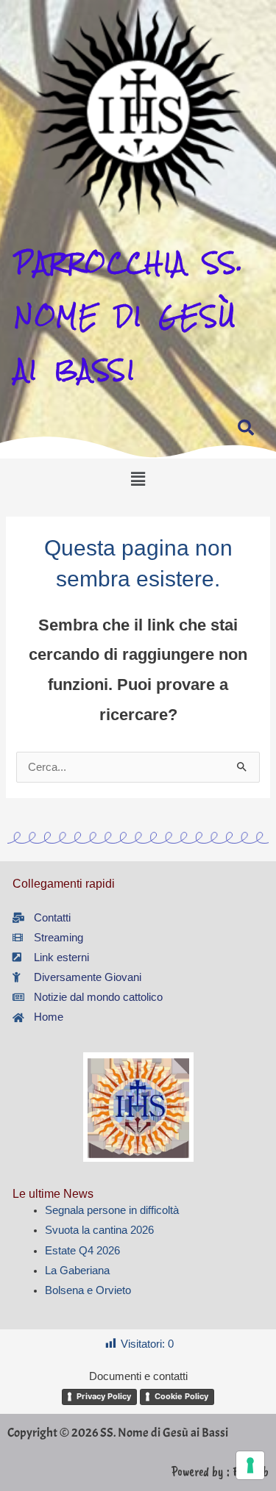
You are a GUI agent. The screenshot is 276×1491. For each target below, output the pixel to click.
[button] (137, 479)
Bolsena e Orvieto (88, 1290)
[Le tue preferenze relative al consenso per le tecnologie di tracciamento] (250, 1465)
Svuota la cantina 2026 (99, 1230)
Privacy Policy (104, 1396)
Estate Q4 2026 (82, 1251)
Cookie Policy (181, 1396)
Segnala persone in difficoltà (112, 1210)
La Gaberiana (77, 1270)
